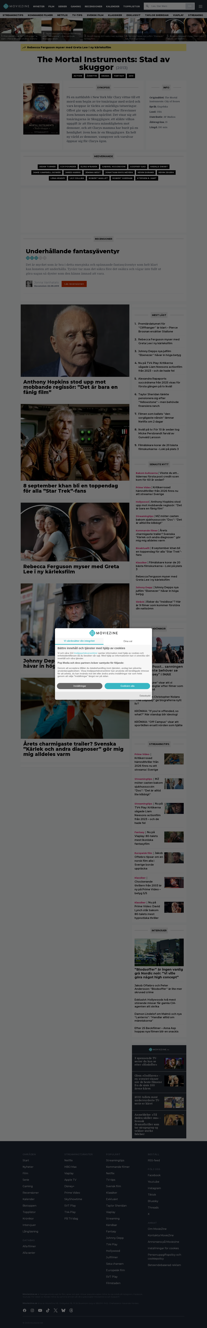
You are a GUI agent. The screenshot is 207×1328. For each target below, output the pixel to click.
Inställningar (79, 686)
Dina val (128, 641)
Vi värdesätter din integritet (79, 640)
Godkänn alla (127, 686)
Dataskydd (145, 695)
